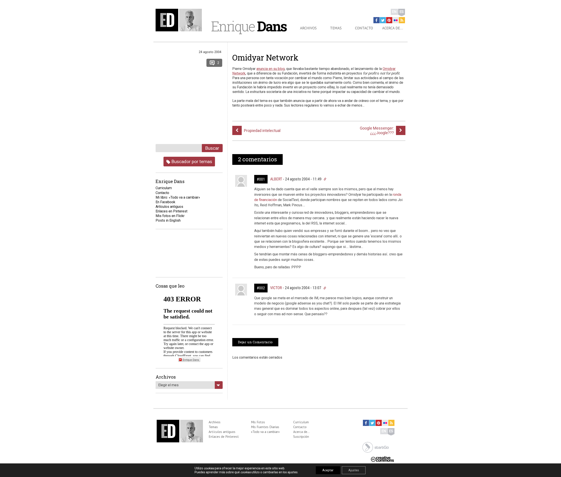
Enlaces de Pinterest (224, 436)
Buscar (212, 148)
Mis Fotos (258, 422)
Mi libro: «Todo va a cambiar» (178, 197)
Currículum (301, 422)
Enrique (248, 26)
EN (394, 12)
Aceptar (328, 470)
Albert (276, 179)
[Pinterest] (389, 20)
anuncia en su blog (270, 69)
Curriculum (164, 188)
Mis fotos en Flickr (170, 216)
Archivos (308, 28)
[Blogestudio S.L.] (375, 447)
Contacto (364, 28)
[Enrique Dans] (180, 20)
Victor (276, 287)
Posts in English (168, 220)
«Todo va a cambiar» (265, 431)
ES (401, 12)
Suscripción (301, 436)
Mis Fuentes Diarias (265, 427)
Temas (336, 28)
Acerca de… (392, 28)
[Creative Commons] (382, 458)
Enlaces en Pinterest (171, 211)
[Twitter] (383, 20)
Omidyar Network (265, 57)
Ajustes (353, 470)
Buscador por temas (191, 161)
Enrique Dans (191, 359)
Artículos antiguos (169, 207)
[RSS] (402, 20)
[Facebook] (376, 20)
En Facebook (165, 202)
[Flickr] (395, 20)
